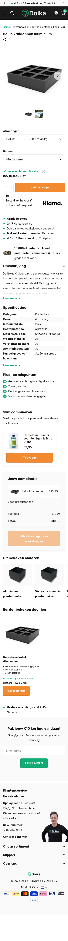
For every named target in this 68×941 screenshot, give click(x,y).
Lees (10, 298)
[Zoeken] (12, 13)
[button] (4, 3)
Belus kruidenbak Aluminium (15, 659)
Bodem (8, 151)
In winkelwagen (40, 187)
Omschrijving (14, 266)
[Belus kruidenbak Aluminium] (22, 633)
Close (34, 846)
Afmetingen (11, 131)
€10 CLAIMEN (34, 763)
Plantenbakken (20, 26)
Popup (43, 171)
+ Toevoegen (29, 457)
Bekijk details (16, 690)
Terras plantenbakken (45, 26)
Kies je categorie (5, 13)
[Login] (56, 13)
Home (6, 26)
